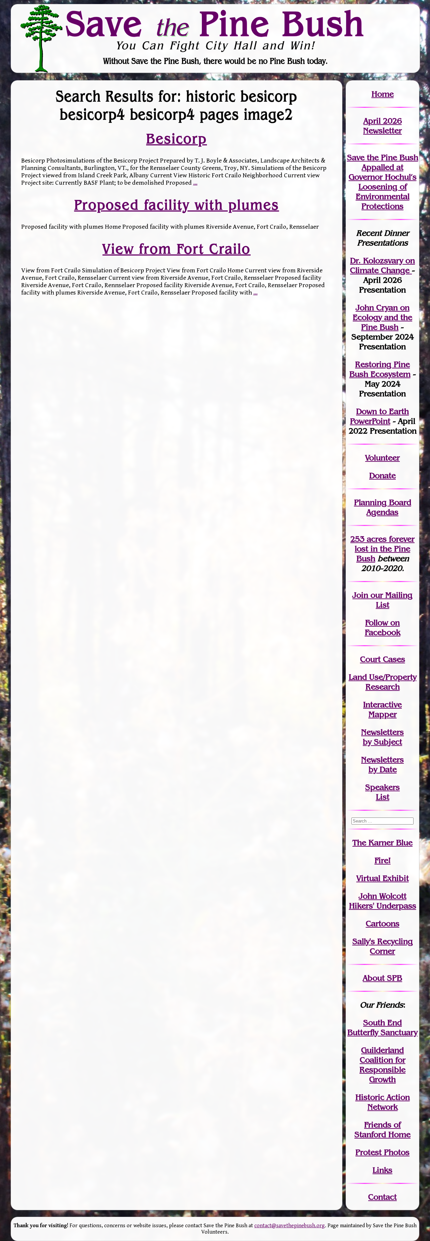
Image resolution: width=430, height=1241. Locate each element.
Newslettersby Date (382, 764)
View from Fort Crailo (176, 248)
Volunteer (382, 457)
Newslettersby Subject (382, 737)
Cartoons (382, 923)
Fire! (383, 860)
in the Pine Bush (385, 548)
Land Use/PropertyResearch (383, 682)
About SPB (382, 978)
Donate (382, 475)
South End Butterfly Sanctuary (382, 1027)
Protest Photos (382, 1152)
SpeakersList (382, 792)
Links (382, 1170)
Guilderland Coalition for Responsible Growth (382, 1064)
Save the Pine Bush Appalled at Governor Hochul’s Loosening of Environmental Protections (382, 181)
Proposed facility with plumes (176, 204)
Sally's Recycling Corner (382, 946)
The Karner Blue (382, 842)
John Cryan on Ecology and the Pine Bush (382, 317)
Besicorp (176, 138)
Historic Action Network (382, 1102)
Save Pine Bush (215, 23)
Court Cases (382, 659)
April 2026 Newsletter (382, 125)
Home (383, 94)
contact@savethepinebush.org (289, 1226)
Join (360, 595)
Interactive (382, 704)
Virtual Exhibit (382, 878)
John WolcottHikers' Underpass (382, 901)
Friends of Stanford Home (382, 1129)
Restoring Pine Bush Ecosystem (380, 369)
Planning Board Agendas (382, 507)
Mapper (383, 714)
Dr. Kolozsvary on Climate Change (382, 265)
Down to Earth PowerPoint (379, 416)
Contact (382, 1197)
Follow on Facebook (382, 627)
